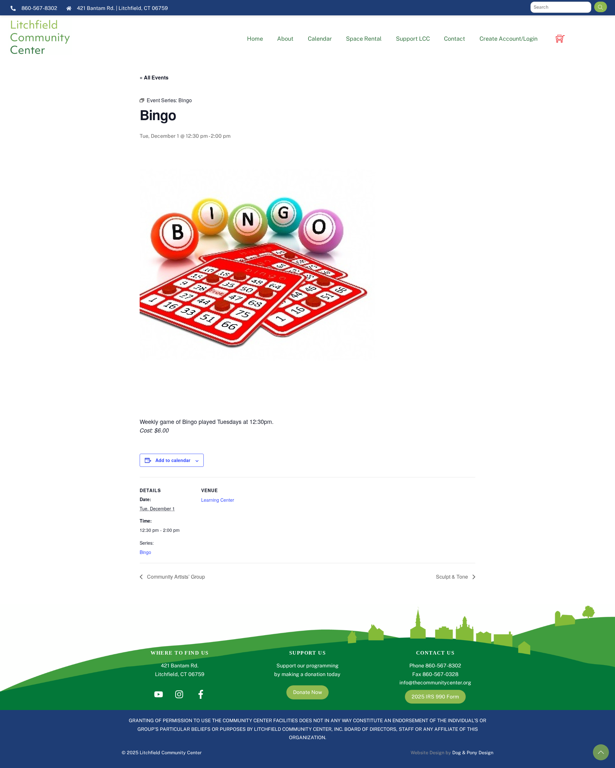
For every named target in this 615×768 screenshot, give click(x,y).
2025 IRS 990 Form (435, 697)
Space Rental (363, 38)
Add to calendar (172, 460)
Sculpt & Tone (452, 576)
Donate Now (307, 692)
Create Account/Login (508, 38)
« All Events (154, 77)
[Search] (600, 7)
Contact (454, 38)
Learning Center (217, 500)
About (285, 38)
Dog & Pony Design (472, 752)
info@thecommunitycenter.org (435, 683)
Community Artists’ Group (175, 576)
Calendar (320, 38)
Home (255, 38)
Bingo (145, 552)
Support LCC (413, 38)
